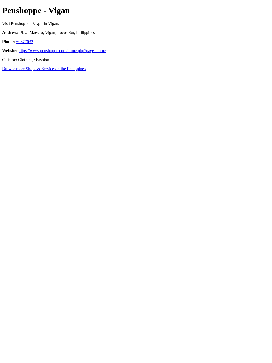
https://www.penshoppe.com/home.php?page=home (62, 50)
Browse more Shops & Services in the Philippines (44, 68)
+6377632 (24, 41)
